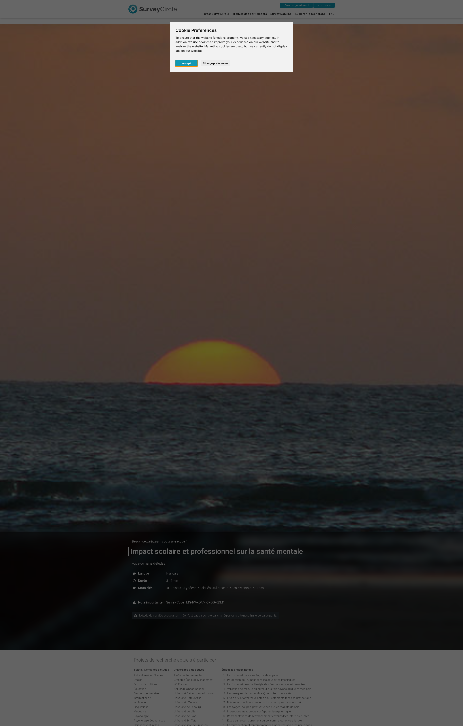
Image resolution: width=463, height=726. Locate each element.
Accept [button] (186, 63)
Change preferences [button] (215, 63)
